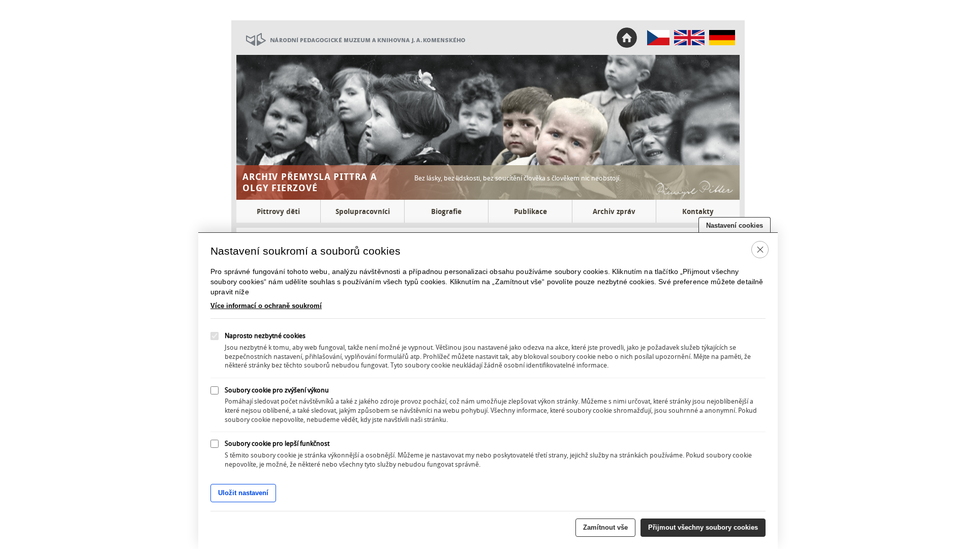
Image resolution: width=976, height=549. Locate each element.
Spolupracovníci (363, 211)
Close (760, 249)
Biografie (446, 211)
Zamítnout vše (605, 527)
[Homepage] (689, 42)
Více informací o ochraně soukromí (266, 306)
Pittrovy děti (278, 211)
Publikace (530, 211)
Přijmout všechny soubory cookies (703, 527)
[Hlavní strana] (658, 42)
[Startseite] (722, 42)
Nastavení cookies (734, 225)
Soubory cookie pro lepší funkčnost (277, 443)
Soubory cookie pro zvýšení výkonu (277, 389)
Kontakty (698, 211)
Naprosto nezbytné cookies (265, 336)
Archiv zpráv (614, 211)
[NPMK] (350, 52)
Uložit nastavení (243, 493)
